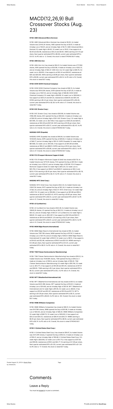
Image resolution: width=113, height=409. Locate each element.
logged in (42, 390)
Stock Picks (27, 362)
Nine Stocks (11, 5)
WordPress (102, 404)
